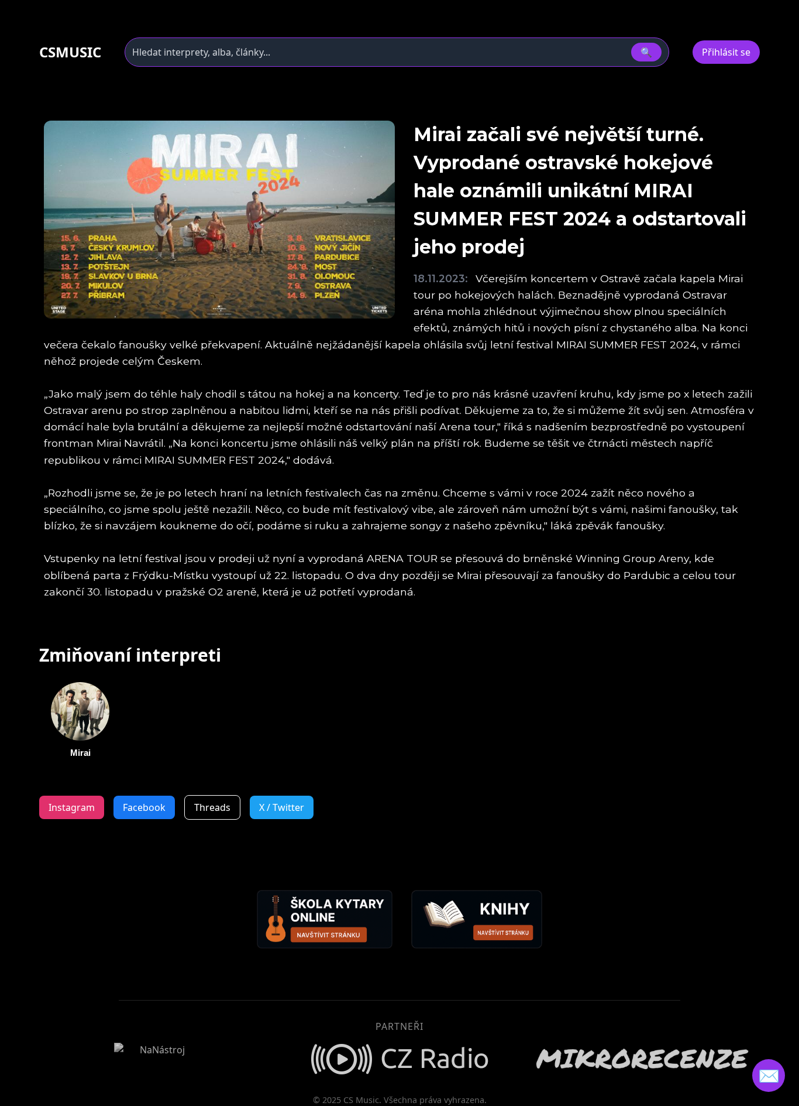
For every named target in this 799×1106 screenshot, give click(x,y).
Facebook (144, 807)
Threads (212, 807)
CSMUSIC (70, 52)
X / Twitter (281, 807)
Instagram (72, 807)
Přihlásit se (726, 52)
